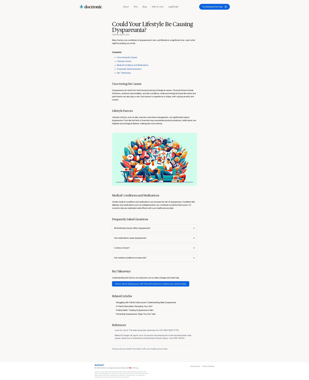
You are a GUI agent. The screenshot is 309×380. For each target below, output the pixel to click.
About (126, 6)
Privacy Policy (195, 366)
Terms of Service (208, 366)
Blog (144, 6)
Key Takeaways (124, 73)
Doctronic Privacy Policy (122, 377)
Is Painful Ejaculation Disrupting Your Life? (134, 306)
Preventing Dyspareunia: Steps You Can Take (136, 314)
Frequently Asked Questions (129, 69)
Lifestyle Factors (124, 61)
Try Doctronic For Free (212, 7)
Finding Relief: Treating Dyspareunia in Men (134, 310)
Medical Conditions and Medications (132, 65)
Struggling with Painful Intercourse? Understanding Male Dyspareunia (146, 302)
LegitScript (173, 6)
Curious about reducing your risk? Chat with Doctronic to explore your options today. (150, 284)
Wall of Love (157, 6)
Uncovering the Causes (127, 57)
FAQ (135, 6)
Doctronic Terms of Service (102, 377)
